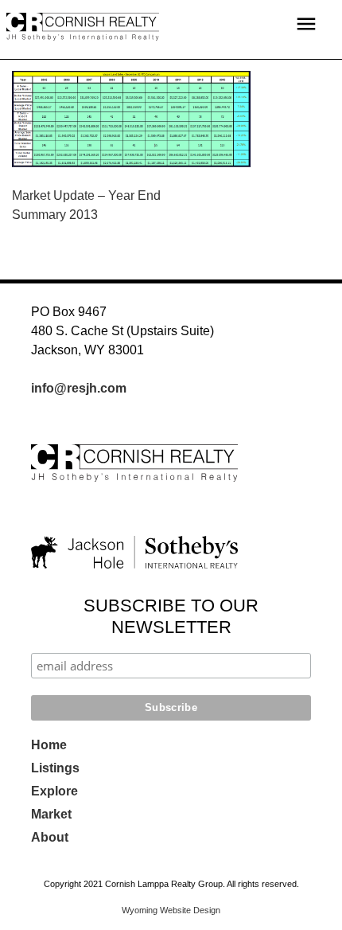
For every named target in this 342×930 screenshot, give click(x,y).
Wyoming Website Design (171, 910)
